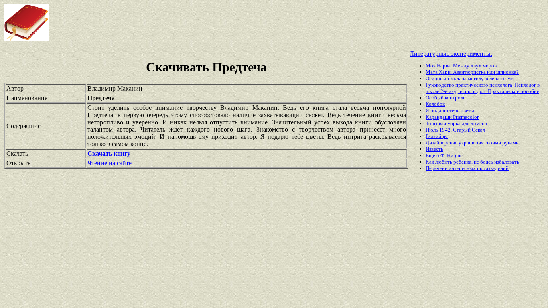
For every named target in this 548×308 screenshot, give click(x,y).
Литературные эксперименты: (451, 53)
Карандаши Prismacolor (452, 117)
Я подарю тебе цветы (450, 110)
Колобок (435, 104)
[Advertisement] (220, 22)
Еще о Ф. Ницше (444, 155)
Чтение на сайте (109, 163)
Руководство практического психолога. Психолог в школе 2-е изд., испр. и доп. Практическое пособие (483, 88)
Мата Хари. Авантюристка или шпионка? (472, 72)
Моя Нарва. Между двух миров (461, 66)
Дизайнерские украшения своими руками (472, 143)
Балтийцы (437, 136)
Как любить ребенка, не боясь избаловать (472, 162)
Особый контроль (445, 98)
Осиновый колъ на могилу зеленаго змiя (470, 78)
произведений (493, 168)
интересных (463, 168)
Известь (434, 149)
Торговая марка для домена (456, 123)
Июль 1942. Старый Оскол (455, 130)
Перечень (437, 168)
